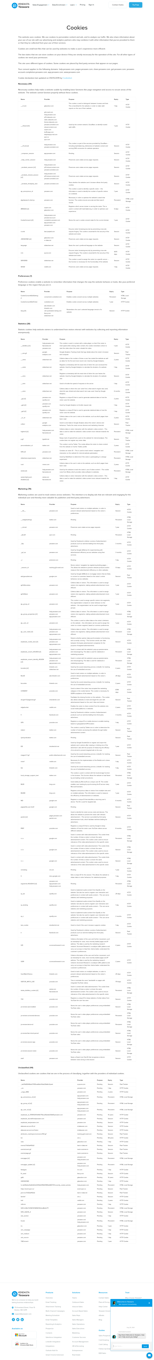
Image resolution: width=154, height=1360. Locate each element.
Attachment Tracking (53, 1307)
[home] (20, 4)
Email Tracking (51, 1302)
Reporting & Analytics (53, 1324)
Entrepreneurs (77, 1351)
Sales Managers (78, 1320)
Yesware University (106, 1311)
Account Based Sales (80, 1311)
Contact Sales (118, 5)
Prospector (50, 1329)
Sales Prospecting (105, 1336)
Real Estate (76, 1355)
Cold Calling (103, 1344)
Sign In (91, 5)
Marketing (76, 1333)
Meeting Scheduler (53, 1315)
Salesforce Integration (54, 1337)
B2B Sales (102, 1353)
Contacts (49, 1333)
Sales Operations (78, 1324)
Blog (100, 1320)
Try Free (135, 5)
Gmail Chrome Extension (55, 1355)
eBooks (101, 1315)
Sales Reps (76, 1315)
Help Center (103, 1307)
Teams (74, 1298)
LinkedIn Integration (53, 1342)
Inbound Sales (77, 1307)
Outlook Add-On (52, 1351)
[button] (41, 5)
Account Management (80, 1342)
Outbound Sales (78, 1302)
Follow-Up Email (105, 1349)
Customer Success (79, 1337)
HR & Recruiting (78, 1346)
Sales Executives (78, 1329)
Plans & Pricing (104, 1302)
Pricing (82, 5)
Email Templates (52, 1320)
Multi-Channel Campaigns (55, 1311)
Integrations (50, 1346)
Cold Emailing (104, 1340)
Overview (49, 1298)
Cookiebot (67, 78)
